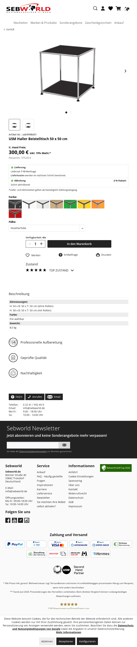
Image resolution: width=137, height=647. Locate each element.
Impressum (75, 506)
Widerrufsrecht (77, 493)
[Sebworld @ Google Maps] (20, 520)
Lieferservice (44, 493)
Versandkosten (57, 583)
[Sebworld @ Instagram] (27, 521)
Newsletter (43, 497)
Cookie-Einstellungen (81, 476)
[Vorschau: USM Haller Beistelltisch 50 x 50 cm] (14, 124)
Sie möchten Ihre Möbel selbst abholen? (51, 504)
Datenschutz (75, 497)
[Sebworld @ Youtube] (15, 521)
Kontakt (73, 489)
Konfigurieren (87, 641)
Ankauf (41, 472)
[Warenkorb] (119, 8)
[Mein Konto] (103, 8)
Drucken (105, 254)
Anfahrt (73, 472)
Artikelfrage (70, 254)
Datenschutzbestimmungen (33, 451)
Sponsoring (75, 480)
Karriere (42, 489)
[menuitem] (103, 10)
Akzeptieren (66, 641)
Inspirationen (45, 485)
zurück (10, 29)
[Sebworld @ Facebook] (8, 521)
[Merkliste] (110, 9)
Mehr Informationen (68, 632)
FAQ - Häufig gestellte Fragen (50, 478)
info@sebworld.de (34, 408)
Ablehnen (47, 641)
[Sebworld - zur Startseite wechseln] (28, 8)
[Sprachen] (126, 8)
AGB (70, 502)
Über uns (74, 485)
